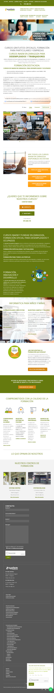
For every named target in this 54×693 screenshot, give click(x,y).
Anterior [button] (2, 30)
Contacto (27, 207)
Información (32, 16)
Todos (30, 107)
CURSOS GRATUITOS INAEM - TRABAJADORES (39, 184)
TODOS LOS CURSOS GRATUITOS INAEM (39, 170)
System (6, 1)
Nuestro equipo (32, 442)
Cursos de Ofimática (11, 638)
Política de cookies (10, 597)
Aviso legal (8, 594)
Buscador (38, 16)
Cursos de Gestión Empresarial (13, 639)
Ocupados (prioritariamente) (13, 628)
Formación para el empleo (27, 9)
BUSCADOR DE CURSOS (26, 387)
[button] (19, 141)
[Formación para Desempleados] (27, 30)
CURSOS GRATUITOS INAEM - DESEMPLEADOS (39, 177)
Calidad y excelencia (21, 438)
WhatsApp (27, 213)
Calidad (26, 1)
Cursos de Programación (12, 634)
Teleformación (45, 107)
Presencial (37, 107)
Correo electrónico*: (10, 513)
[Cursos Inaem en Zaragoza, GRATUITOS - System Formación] (9, 9)
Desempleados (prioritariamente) (14, 626)
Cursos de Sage (10, 644)
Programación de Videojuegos (12, 607)
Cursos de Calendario (11, 649)
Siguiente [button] (51, 30)
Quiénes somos (18, 1)
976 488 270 (27, 4)
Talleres (8, 655)
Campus (8, 654)
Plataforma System (10, 605)
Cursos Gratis (9, 617)
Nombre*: (7, 508)
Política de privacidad (18, 548)
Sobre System (6, 445)
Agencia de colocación (41, 1)
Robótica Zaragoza (10, 609)
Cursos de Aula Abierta (12, 647)
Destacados (45, 16)
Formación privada (39, 9)
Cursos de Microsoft (11, 642)
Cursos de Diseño (11, 633)
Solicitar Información (37, 369)
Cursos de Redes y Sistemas (13, 636)
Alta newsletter (9, 615)
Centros (11, 1)
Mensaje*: (7, 524)
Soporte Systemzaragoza (11, 614)
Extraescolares (24, 16)
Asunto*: (7, 519)
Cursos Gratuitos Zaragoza (12, 612)
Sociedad (31, 1)
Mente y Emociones (10, 610)
